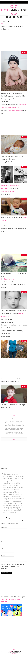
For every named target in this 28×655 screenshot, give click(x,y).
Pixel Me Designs (16, 652)
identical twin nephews (15, 110)
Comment (4, 527)
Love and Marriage (14, 10)
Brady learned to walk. (8, 191)
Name (3, 542)
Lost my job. (5, 188)
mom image (22, 104)
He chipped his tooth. (7, 279)
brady (2, 23)
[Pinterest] (14, 439)
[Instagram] (13, 439)
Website (3, 555)
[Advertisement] (11, 636)
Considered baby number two (10, 107)
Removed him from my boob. (10, 185)
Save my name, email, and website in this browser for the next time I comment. (12, 566)
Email (3, 548)
